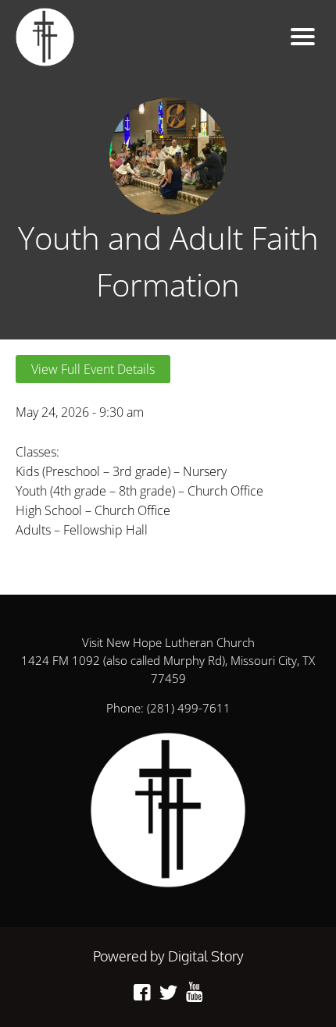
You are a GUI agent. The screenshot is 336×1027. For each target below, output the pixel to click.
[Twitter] (168, 992)
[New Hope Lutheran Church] (112, 37)
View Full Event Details (93, 369)
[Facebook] (142, 992)
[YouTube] (194, 992)
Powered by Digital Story (168, 956)
